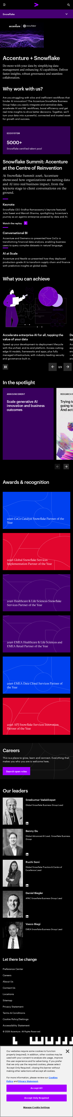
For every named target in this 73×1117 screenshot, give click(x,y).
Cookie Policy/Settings (15, 1019)
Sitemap (7, 1000)
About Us (8, 981)
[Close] (67, 1051)
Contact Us (9, 987)
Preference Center (13, 969)
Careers (7, 975)
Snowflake (9, 14)
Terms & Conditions (14, 1012)
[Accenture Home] (36, 5)
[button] (16, 771)
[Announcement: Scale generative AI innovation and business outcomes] (28, 424)
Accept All (36, 1088)
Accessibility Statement (16, 1025)
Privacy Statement (13, 1006)
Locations (8, 994)
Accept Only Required (36, 1098)
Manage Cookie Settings (36, 1107)
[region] (36, 1081)
